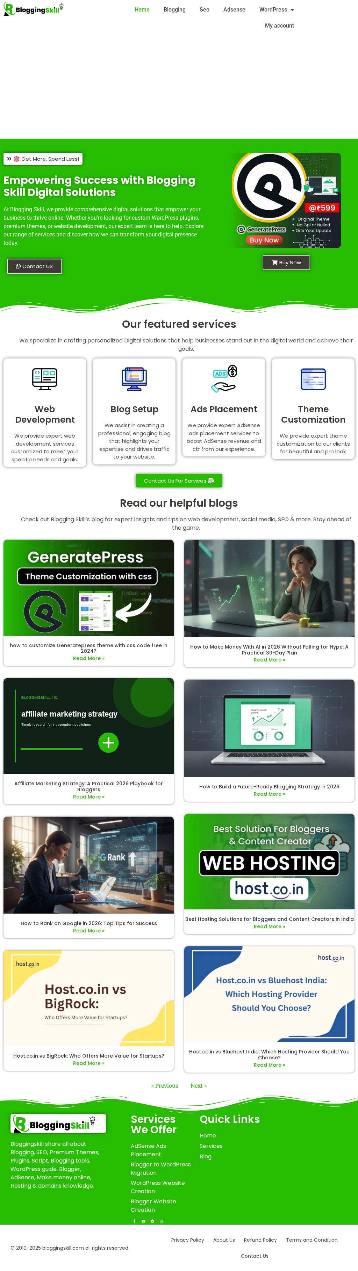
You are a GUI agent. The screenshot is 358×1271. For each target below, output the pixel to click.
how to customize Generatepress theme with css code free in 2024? (88, 648)
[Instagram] (161, 1221)
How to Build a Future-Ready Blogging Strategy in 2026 (269, 786)
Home (142, 9)
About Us (224, 1239)
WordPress (273, 9)
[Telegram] (152, 1221)
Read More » (89, 658)
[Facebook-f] (134, 1221)
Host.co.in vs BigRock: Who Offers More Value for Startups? (88, 1055)
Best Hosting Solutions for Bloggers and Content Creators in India (269, 919)
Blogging (175, 9)
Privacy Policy (187, 1239)
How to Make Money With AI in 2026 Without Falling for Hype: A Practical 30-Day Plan (269, 649)
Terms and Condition (312, 1239)
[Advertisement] (179, 87)
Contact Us (254, 1256)
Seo (204, 9)
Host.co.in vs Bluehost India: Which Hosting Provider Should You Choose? (269, 1054)
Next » (199, 1085)
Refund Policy (260, 1239)
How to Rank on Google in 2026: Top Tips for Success (89, 923)
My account (279, 25)
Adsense (234, 9)
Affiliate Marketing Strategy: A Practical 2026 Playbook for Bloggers (88, 786)
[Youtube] (143, 1221)
